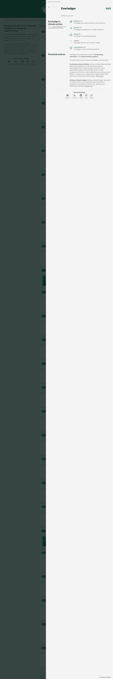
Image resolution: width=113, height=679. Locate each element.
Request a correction (106, 677)
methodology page (57, 26)
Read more (99, 76)
